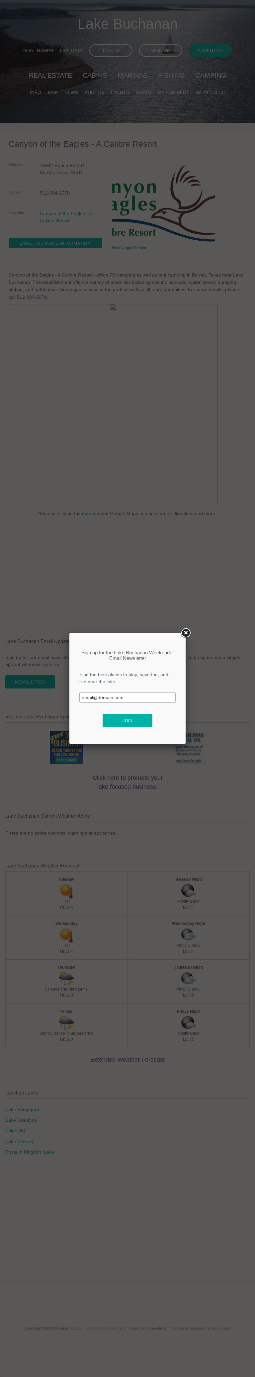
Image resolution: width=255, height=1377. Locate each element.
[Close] (186, 633)
